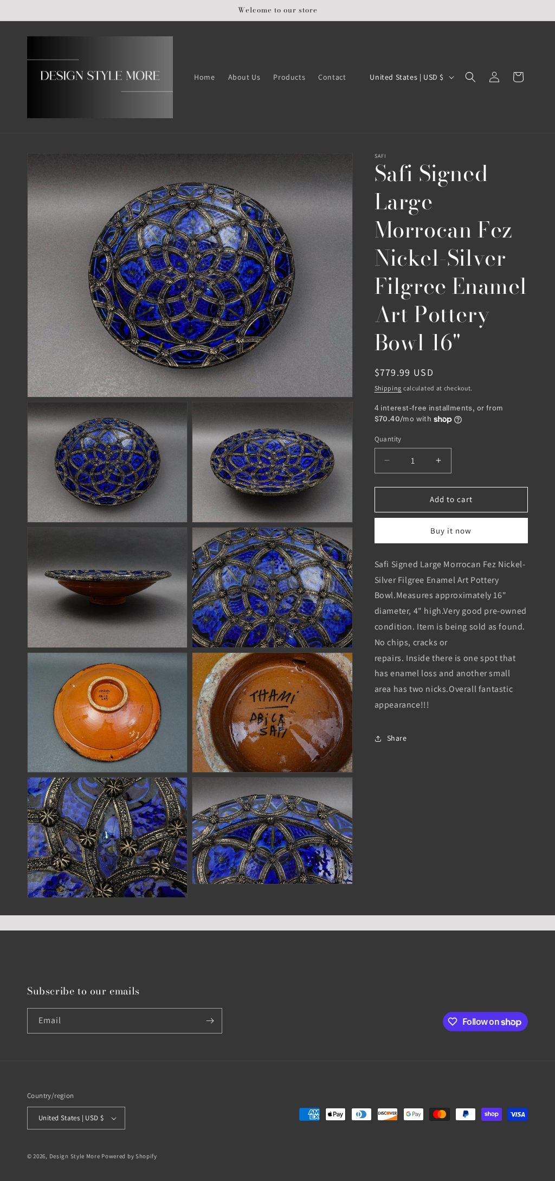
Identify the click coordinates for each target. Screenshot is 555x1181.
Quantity (388, 439)
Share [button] (397, 738)
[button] (470, 77)
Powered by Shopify (129, 1156)
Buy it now (451, 530)
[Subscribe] (210, 1021)
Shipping (388, 388)
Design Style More (74, 1156)
